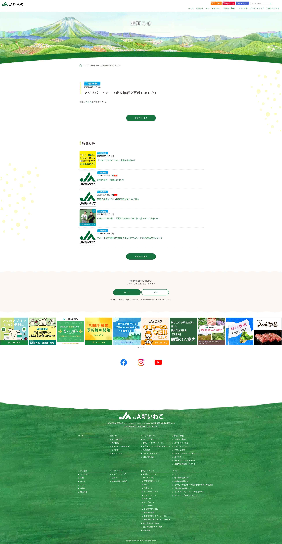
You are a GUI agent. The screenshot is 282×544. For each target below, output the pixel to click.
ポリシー (175, 470)
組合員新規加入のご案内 (152, 526)
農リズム (177, 456)
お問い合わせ (229, 3)
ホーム (190, 8)
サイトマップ (242, 3)
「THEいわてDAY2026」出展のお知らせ (116, 160)
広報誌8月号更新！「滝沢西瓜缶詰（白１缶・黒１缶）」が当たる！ (128, 218)
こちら (88, 102)
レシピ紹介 (82, 470)
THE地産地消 (148, 456)
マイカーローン (150, 495)
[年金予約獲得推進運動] (14, 331)
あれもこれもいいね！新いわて (186, 453)
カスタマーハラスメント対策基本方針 (189, 491)
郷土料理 (83, 491)
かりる (146, 484)
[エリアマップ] (268, 331)
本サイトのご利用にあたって (185, 495)
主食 (82, 477)
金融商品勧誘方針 (181, 481)
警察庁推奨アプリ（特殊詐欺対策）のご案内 (118, 199)
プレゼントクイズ (117, 470)
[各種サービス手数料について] (98, 331)
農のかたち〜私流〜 (181, 442)
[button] (138, 347)
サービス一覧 (148, 477)
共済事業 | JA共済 (151, 509)
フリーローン (149, 505)
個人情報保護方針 (181, 477)
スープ (82, 484)
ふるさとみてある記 (151, 453)
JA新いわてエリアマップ (153, 442)
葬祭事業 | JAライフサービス (155, 516)
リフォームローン (151, 491)
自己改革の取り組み (151, 523)
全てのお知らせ (118, 439)
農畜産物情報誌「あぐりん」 (185, 464)
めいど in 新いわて (148, 435)
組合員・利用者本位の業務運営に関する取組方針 (193, 484)
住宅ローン (148, 488)
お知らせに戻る (141, 118)
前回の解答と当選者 (119, 481)
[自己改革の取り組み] (211, 331)
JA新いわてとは (147, 470)
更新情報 (115, 442)
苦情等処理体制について (184, 488)
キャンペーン (117, 453)
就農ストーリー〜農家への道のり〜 (156, 446)
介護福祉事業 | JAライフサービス (157, 519)
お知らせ (113, 435)
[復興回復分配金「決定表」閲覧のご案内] (155, 331)
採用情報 (146, 530)
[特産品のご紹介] (183, 331)
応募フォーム (117, 477)
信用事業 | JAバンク (152, 481)
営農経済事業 (149, 512)
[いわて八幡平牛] (239, 331)
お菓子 (82, 488)
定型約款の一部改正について (110, 179)
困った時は (216, 3)
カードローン (149, 502)
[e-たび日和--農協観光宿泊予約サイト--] (42, 331)
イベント (115, 449)
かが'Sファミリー (181, 446)
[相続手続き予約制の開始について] (70, 331)
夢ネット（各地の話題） (121, 446)
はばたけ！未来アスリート (185, 460)
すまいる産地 (179, 449)
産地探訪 (146, 449)
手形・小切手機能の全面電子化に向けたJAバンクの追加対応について (129, 237)
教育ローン (148, 498)
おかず (82, 481)
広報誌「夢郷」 (178, 435)
